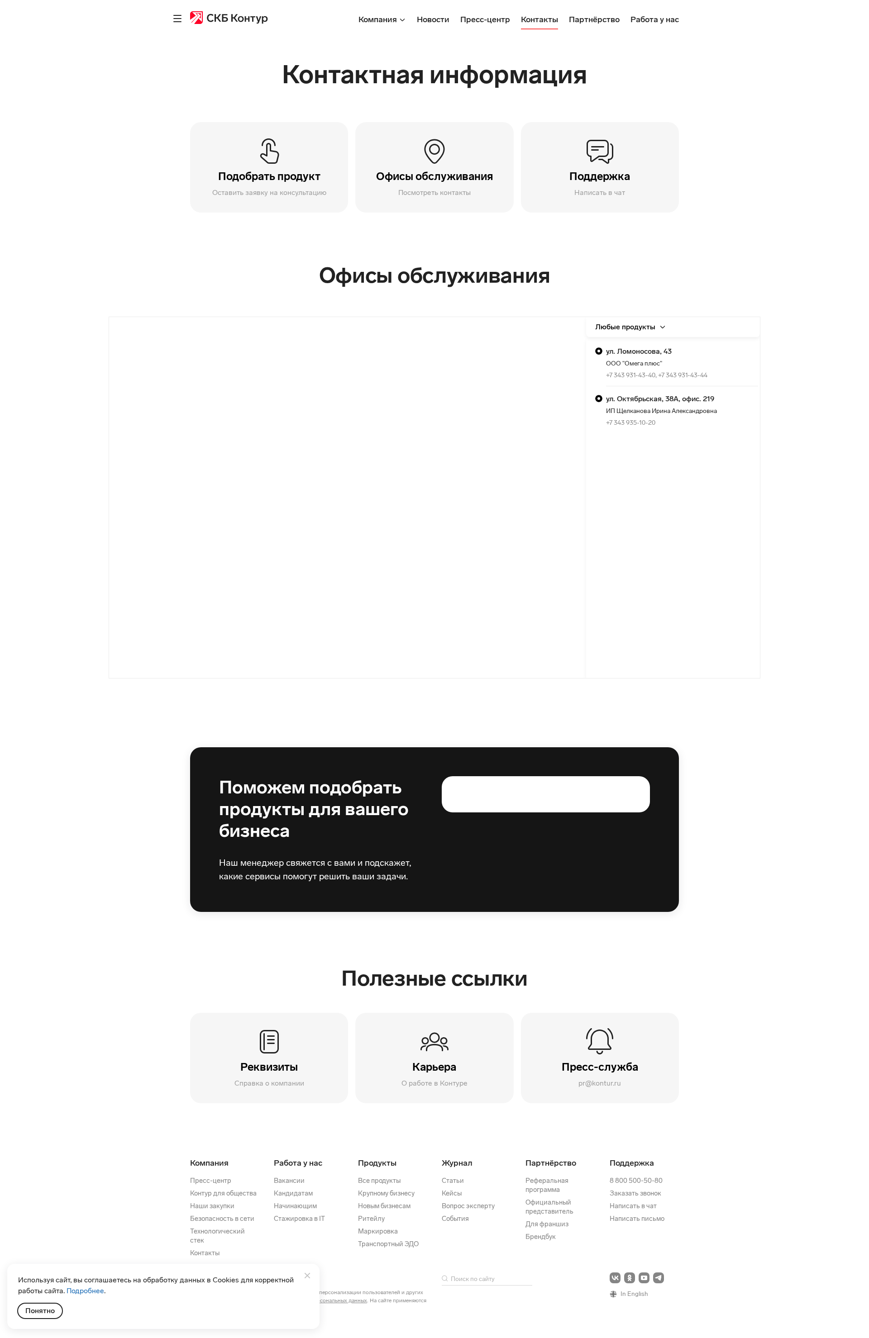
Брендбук (540, 1237)
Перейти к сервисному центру (673, 362)
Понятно (40, 1310)
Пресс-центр (210, 1181)
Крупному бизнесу (386, 1193)
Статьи (453, 1181)
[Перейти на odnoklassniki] (629, 1277)
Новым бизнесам (384, 1206)
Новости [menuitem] (433, 19)
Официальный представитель (549, 1206)
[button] (600, 167)
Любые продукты (625, 327)
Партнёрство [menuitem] (594, 19)
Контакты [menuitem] (539, 19)
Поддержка (632, 1163)
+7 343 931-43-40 (630, 375)
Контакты (205, 1253)
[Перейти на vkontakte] (615, 1277)
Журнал (457, 1163)
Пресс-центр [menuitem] (485, 19)
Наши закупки (212, 1206)
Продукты (377, 1163)
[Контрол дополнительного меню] (177, 18)
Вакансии (289, 1181)
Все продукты (379, 1181)
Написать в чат (633, 1206)
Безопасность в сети (222, 1219)
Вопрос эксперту (468, 1206)
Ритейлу (371, 1219)
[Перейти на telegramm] (658, 1277)
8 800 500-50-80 (636, 1181)
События (455, 1219)
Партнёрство (550, 1163)
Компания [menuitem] (378, 19)
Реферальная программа (546, 1185)
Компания (209, 1163)
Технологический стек (217, 1235)
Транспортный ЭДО (388, 1244)
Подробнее (85, 1290)
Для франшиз (546, 1224)
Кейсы (452, 1193)
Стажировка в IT (299, 1219)
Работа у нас (298, 1163)
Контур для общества (223, 1193)
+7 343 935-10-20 (630, 423)
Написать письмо (637, 1219)
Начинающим (295, 1206)
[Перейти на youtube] (644, 1277)
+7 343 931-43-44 (682, 375)
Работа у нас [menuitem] (654, 19)
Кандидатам (293, 1193)
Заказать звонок (635, 1193)
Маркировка (378, 1231)
